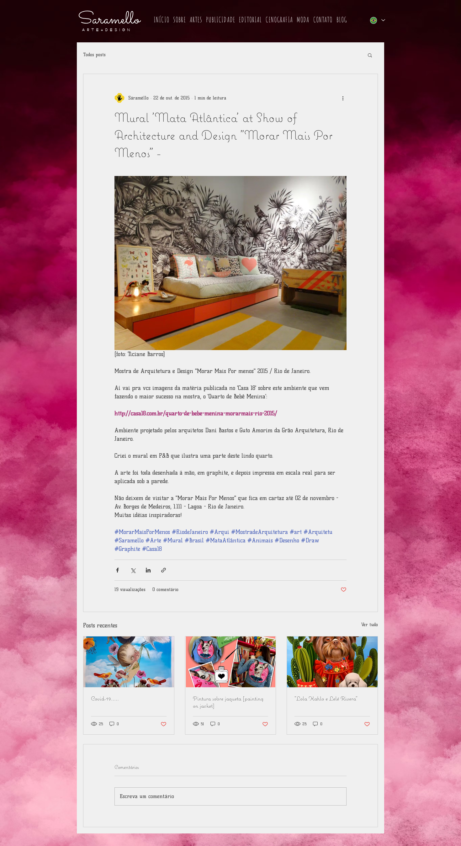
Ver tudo (369, 624)
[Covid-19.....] (128, 661)
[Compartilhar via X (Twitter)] (133, 570)
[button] (179, 20)
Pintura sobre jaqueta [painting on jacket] (228, 702)
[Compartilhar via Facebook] (117, 570)
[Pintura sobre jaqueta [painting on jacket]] (230, 661)
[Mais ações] (343, 98)
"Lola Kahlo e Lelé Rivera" (326, 698)
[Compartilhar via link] (164, 570)
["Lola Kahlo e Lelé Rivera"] (332, 661)
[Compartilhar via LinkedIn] (148, 570)
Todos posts (94, 54)
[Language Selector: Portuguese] (377, 20)
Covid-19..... (105, 698)
